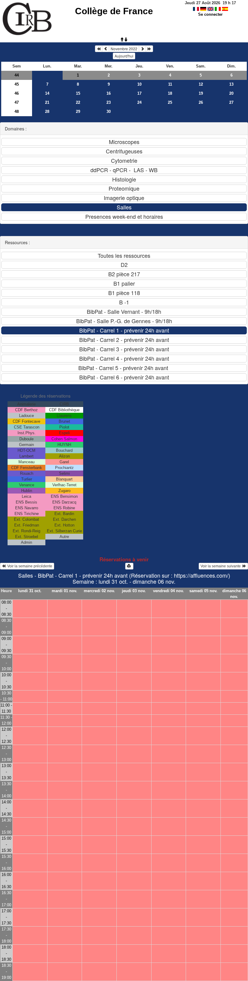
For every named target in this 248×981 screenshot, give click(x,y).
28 (47, 111)
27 (231, 102)
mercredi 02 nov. (99, 591)
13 (231, 84)
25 (170, 102)
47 (17, 102)
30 (108, 111)
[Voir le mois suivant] (142, 48)
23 (108, 102)
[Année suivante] (149, 48)
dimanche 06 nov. (234, 594)
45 (17, 84)
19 (201, 93)
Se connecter (210, 14)
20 (231, 93)
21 (47, 102)
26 (201, 102)
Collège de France (114, 11)
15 (78, 93)
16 (108, 93)
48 (17, 111)
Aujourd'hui (124, 55)
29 (78, 111)
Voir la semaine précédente (28, 566)
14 (47, 93)
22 (78, 102)
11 (170, 84)
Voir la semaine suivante (222, 566)
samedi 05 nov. (203, 591)
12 (201, 84)
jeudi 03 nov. (134, 591)
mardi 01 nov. (64, 591)
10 (139, 84)
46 (17, 93)
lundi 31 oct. (29, 591)
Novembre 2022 (124, 48)
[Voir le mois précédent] (105, 48)
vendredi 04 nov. (168, 591)
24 (139, 102)
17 (139, 93)
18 (170, 93)
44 (17, 75)
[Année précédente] (98, 48)
